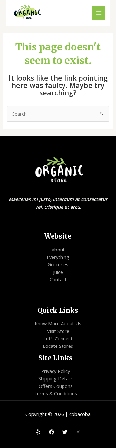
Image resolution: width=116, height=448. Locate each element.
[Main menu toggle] (98, 12)
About (58, 249)
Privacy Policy (55, 371)
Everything (58, 257)
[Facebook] (51, 432)
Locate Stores (58, 346)
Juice (58, 272)
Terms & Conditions (55, 393)
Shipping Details (55, 378)
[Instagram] (78, 432)
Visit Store (58, 331)
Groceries (58, 264)
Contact (58, 279)
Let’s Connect (58, 338)
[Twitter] (64, 432)
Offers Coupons (55, 386)
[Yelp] (38, 432)
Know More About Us (58, 323)
